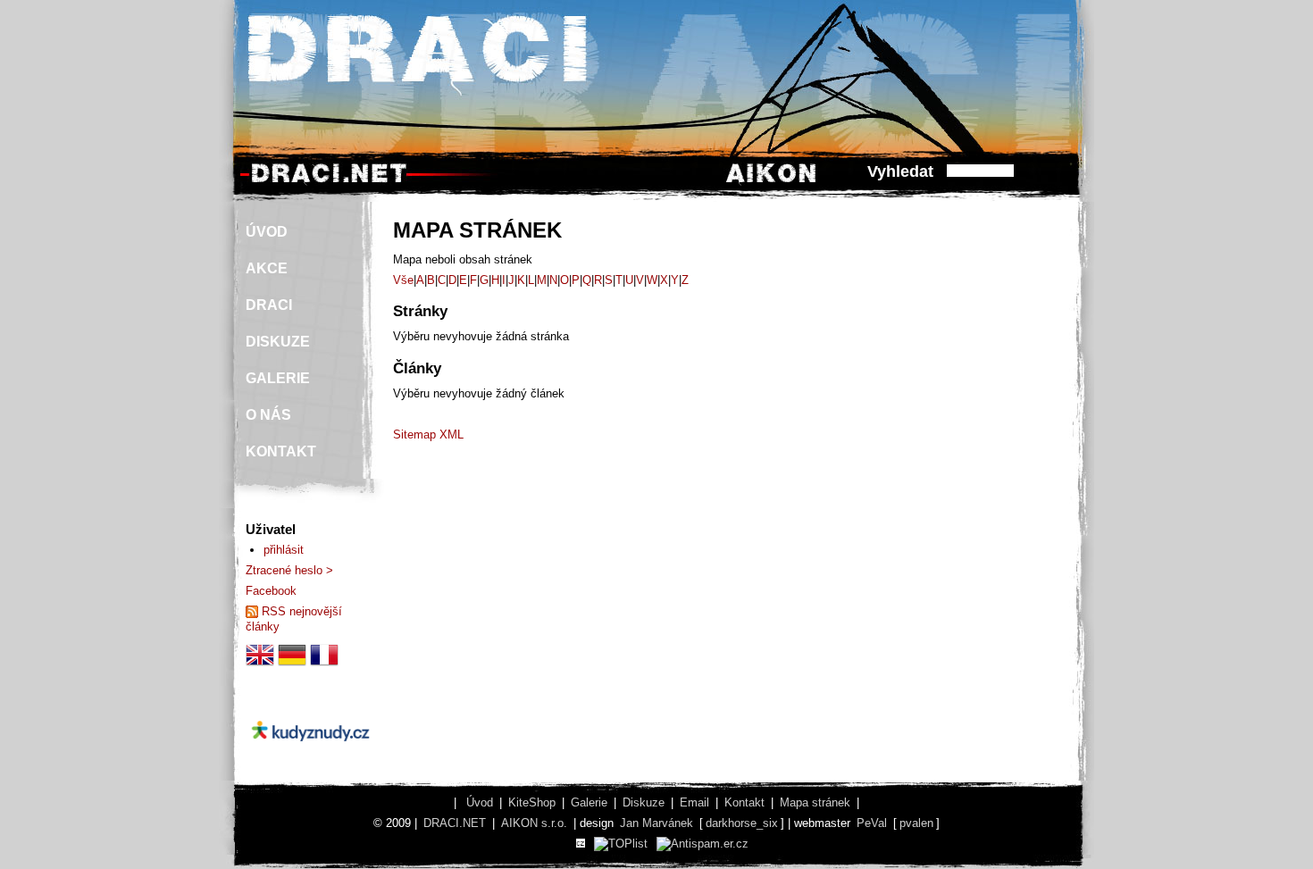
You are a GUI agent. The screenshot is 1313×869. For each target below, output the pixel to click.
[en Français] (324, 665)
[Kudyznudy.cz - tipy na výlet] (310, 756)
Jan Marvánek (656, 823)
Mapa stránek (815, 802)
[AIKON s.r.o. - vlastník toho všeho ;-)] (771, 181)
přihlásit (283, 549)
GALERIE (278, 378)
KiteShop (532, 802)
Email (694, 802)
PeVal (872, 823)
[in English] (260, 665)
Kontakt (744, 802)
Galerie (589, 802)
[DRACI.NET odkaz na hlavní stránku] (328, 181)
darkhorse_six (742, 823)
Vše (403, 280)
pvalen (916, 823)
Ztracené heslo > (289, 570)
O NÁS (268, 414)
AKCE (267, 268)
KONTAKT (281, 451)
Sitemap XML (428, 434)
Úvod (479, 802)
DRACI (269, 305)
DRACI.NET (454, 823)
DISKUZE (278, 341)
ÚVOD (267, 231)
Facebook (271, 590)
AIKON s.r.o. (534, 823)
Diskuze (644, 802)
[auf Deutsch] (292, 665)
